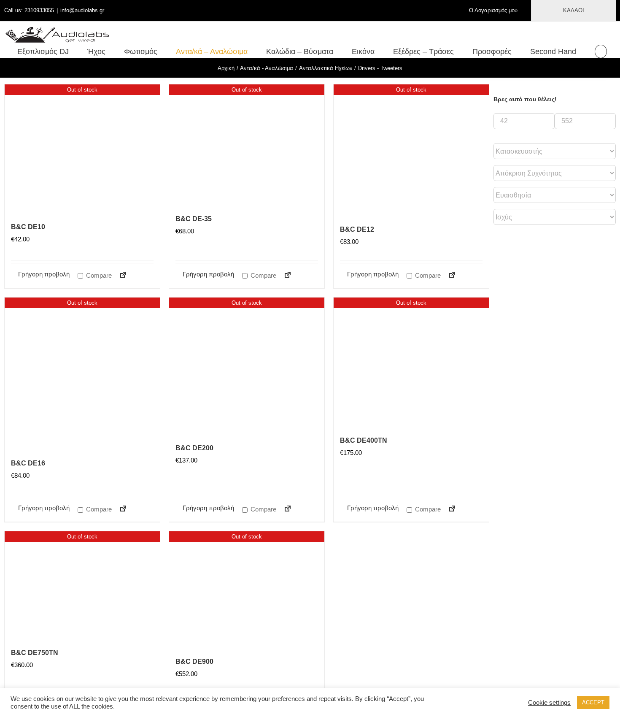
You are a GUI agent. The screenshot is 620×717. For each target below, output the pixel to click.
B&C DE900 (194, 661)
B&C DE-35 (193, 218)
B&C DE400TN (363, 440)
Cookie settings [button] (549, 702)
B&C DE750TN (34, 652)
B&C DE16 (28, 463)
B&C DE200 (194, 448)
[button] (601, 51)
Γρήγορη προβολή (44, 274)
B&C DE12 (357, 229)
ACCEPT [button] (593, 702)
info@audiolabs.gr (82, 10)
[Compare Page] (119, 276)
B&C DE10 (28, 226)
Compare (98, 275)
